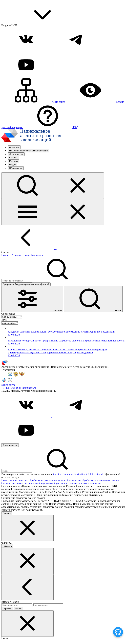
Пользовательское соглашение (85, 483)
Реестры (13, 161)
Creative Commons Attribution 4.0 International (78, 474)
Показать (7, 546)
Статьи (26, 255)
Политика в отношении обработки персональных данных (34, 480)
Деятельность (16, 154)
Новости (6, 255)
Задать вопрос (10, 445)
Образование (15, 168)
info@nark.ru (29, 387)
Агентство (14, 147)
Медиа (12, 164)
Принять (7, 513)
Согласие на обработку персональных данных (93, 480)
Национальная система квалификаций (28, 150)
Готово (18, 608)
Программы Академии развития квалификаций (26, 284)
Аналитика (36, 255)
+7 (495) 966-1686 (11, 387)
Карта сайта (8, 384)
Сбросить (7, 608)
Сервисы (13, 157)
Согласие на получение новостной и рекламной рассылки (34, 483)
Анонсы (16, 255)
